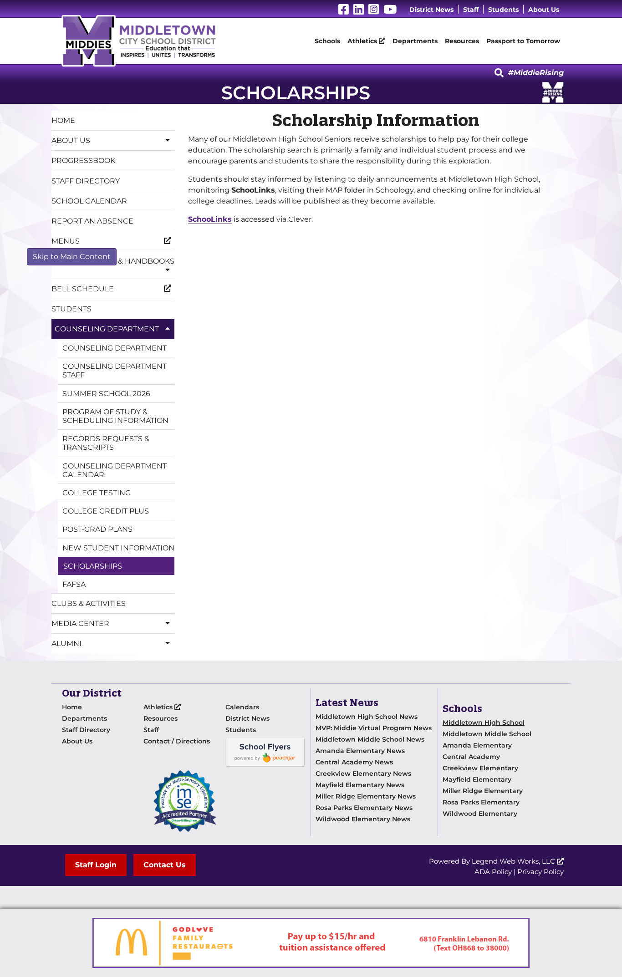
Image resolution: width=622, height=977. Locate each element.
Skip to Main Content (72, 256)
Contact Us (164, 864)
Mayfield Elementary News (360, 785)
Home (63, 120)
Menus (65, 241)
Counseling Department (107, 329)
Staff (471, 9)
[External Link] (265, 751)
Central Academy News (354, 762)
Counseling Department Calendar (114, 470)
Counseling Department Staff (114, 370)
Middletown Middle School (487, 734)
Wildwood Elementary (480, 813)
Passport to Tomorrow (523, 41)
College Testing (96, 492)
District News (431, 9)
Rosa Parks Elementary (481, 802)
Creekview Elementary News (363, 773)
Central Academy (471, 757)
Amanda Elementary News (360, 751)
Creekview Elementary (480, 768)
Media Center (80, 623)
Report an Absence (92, 221)
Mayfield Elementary (477, 779)
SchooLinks (210, 219)
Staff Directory (85, 181)
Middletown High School (484, 722)
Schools (327, 41)
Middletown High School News (367, 716)
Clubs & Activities (88, 603)
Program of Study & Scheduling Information (115, 416)
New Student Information (118, 548)
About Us (543, 9)
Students (503, 9)
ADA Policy (493, 871)
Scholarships (92, 566)
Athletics (363, 41)
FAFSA (74, 584)
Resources (462, 41)
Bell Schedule (82, 289)
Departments (415, 41)
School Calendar (89, 201)
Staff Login (96, 864)
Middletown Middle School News (370, 739)
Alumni (66, 643)
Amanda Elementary (477, 745)
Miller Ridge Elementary (483, 791)
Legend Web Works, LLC (514, 861)
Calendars (242, 707)
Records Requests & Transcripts (105, 443)
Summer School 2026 (106, 393)
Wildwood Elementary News (363, 819)
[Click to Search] (499, 73)
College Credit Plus (105, 511)
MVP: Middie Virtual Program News (374, 728)
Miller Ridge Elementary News (366, 796)
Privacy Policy (540, 871)
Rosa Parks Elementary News (364, 808)
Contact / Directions (176, 741)
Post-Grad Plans (97, 529)
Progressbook (83, 160)
